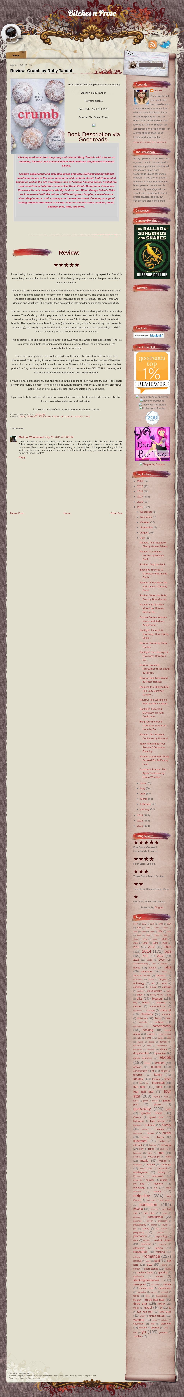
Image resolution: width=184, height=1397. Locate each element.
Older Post (117, 513)
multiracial (137, 1180)
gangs (145, 1101)
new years (151, 1200)
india (162, 1141)
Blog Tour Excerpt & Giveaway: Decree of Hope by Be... (153, 725)
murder (150, 1179)
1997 (169, 931)
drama (163, 1049)
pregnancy (138, 1232)
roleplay (136, 1257)
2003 (135, 939)
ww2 (135, 1332)
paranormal (155, 1217)
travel (148, 1307)
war (152, 1323)
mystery (158, 1183)
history (166, 1125)
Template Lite (34, 1378)
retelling (160, 1251)
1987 (148, 928)
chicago (150, 1010)
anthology (138, 983)
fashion (156, 1079)
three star (140, 1303)
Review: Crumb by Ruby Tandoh (41, 70)
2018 (140, 491)
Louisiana (137, 1157)
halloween (138, 1121)
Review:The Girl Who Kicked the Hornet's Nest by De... (152, 608)
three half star (154, 1299)
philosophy (162, 1221)
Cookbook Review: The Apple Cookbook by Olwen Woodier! (153, 773)
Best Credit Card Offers (64, 1376)
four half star (143, 1091)
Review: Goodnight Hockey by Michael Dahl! (152, 555)
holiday (160, 1129)
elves (147, 1063)
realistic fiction (162, 1240)
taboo (136, 1295)
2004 (145, 939)
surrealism (141, 1292)
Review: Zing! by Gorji (152, 564)
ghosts (157, 1104)
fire (147, 1083)
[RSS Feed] (152, 44)
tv (170, 1307)
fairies (164, 1071)
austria (140, 991)
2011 (136, 947)
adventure (147, 971)
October (145, 522)
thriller (161, 1303)
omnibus (154, 1209)
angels (163, 979)
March (144, 798)
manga (162, 1160)
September (147, 527)
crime (148, 1037)
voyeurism (138, 1323)
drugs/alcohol (141, 1053)
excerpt (156, 1067)
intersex (152, 1145)
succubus (155, 1284)
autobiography (154, 991)
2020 (140, 481)
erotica (159, 1063)
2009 (155, 943)
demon (163, 1041)
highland (137, 1125)
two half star (144, 1311)
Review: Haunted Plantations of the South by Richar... (155, 669)
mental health (146, 1169)
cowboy (151, 1034)
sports (159, 1276)
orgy (165, 1213)
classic (157, 1018)
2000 (157, 935)
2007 (135, 943)
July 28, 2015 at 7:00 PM (59, 437)
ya (144, 1332)
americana (137, 979)
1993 (135, 931)
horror (151, 1133)
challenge (137, 1010)
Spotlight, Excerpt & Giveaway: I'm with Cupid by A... (152, 712)
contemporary (162, 1026)
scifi (157, 1260)
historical (150, 1125)
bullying (161, 1002)
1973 (152, 924)
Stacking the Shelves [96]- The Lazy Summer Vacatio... (154, 690)
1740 (135, 924)
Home (16, 55)
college (159, 1022)
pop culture (161, 1228)
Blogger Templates (17, 1376)
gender (155, 1101)
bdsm (140, 994)
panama (136, 1217)
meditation (137, 1165)
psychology (161, 1236)
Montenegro (138, 1176)
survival (164, 1292)
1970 (144, 924)
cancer (137, 1006)
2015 (22, 416)
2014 (140, 815)
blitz (139, 998)
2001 (165, 935)
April (143, 793)
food (55, 416)
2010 (164, 943)
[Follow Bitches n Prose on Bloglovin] (148, 337)
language (137, 1153)
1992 (165, 928)
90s (154, 964)
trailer (136, 1307)
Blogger (159, 907)
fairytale (137, 1074)
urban (142, 1316)
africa (164, 972)
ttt (161, 1307)
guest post (157, 1117)
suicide (167, 1284)
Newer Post (16, 513)
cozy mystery (165, 1034)
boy (135, 1002)
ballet (169, 991)
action (152, 967)
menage (166, 1164)
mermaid (162, 1168)
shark (164, 1265)
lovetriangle (154, 1156)
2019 (140, 486)
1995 (152, 931)
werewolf (166, 1323)
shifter (136, 1268)
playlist (164, 1225)
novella (138, 1209)
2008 (145, 943)
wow (166, 1328)
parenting (137, 1221)
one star (149, 1213)
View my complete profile (150, 142)
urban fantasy (157, 1315)
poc (135, 1228)
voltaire (164, 1320)
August (144, 532)
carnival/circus (157, 1006)
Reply (22, 457)
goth (168, 1109)
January (145, 809)
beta (169, 995)
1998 (139, 935)
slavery (168, 1269)
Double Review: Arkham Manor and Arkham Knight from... (153, 621)
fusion (136, 1101)
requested (140, 1251)
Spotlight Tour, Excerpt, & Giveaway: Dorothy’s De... (154, 656)
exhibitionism (140, 1071)
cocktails (143, 1022)
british (145, 1002)
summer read (146, 1288)
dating (151, 1042)
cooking (32, 416)
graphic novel (151, 1113)
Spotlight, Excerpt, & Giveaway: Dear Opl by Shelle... (154, 634)
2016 (140, 501)
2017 (140, 496)
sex (149, 1264)
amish (151, 979)
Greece (137, 1117)
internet (137, 1145)
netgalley (67, 416)
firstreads (158, 1082)
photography (139, 1224)
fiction (167, 1078)
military (161, 1172)
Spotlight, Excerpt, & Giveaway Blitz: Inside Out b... (153, 573)
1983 (160, 924)
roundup (137, 1261)
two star (165, 1311)
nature (157, 1191)
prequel (160, 1232)
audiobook (138, 987)
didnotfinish (162, 1046)
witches (155, 1327)
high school (157, 1121)
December (146, 511)
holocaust (137, 1133)
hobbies (145, 1129)
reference (146, 1244)
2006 (164, 939)
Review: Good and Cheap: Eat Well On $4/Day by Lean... (155, 760)
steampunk (139, 1284)
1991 (157, 928)
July (143, 537)
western (143, 1327)
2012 (140, 825)
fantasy (138, 1079)
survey (154, 1292)
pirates (154, 1225)
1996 (159, 931)
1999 (148, 935)
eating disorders (142, 1058)
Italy (141, 1148)
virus (154, 1320)
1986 (139, 928)
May (143, 788)
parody (150, 1221)
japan (151, 1148)
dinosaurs (137, 1049)
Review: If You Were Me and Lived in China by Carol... (153, 586)
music (163, 1179)
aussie (153, 987)
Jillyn (158, 91)
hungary (145, 1137)
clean (168, 1018)
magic (144, 1160)
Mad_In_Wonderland (31, 437)
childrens (147, 1014)
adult (168, 967)
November (146, 517)
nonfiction (82, 416)
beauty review (156, 995)
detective (137, 1046)
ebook (165, 1057)
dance (140, 1042)
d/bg (169, 1038)
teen (148, 1296)
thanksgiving (161, 1296)
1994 (143, 931)
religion (159, 1247)
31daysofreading (140, 964)
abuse (136, 967)
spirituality (138, 1276)
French (156, 1096)
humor (167, 1133)
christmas (142, 1018)
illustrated (139, 1141)
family (158, 1074)
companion (138, 1026)
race (135, 1240)
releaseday (139, 1248)
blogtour (157, 998)
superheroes (164, 1288)
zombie (137, 1336)
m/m (168, 1156)
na (155, 1187)
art (153, 983)
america (160, 975)
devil (149, 1046)
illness (160, 1137)
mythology (139, 1187)
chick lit (165, 1010)
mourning (157, 1175)
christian (166, 1014)
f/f (153, 1070)
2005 (154, 939)
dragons (151, 1049)
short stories (151, 1268)
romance (152, 1256)
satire (148, 1261)
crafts (138, 1038)
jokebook (164, 1149)
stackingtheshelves (146, 1280)
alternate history (142, 975)
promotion (140, 1236)
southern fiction (145, 1272)
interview (166, 1145)
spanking (162, 1272)
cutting (161, 1038)
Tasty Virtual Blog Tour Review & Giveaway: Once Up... (153, 747)
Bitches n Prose (92, 13)
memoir (150, 1164)
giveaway (142, 1108)
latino (150, 1153)
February (145, 804)
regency (162, 1244)
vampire (138, 1319)
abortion (163, 964)
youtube (163, 1332)
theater (137, 1300)
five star (45, 416)
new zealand (165, 1200)
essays (137, 1066)
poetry (146, 1228)
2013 (140, 820)
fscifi (166, 1097)
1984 (169, 924)
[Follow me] (165, 44)
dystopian (160, 1053)
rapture (146, 1240)
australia (166, 987)
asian (164, 983)
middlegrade (140, 1172)
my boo (138, 1183)
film (140, 1083)
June (143, 783)
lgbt (160, 1152)
